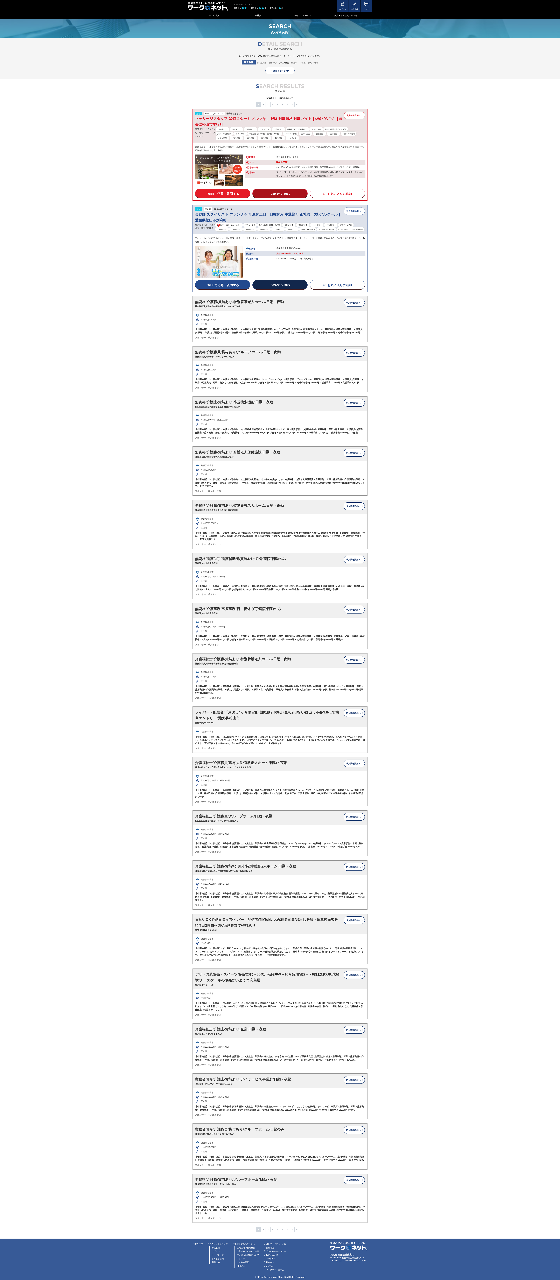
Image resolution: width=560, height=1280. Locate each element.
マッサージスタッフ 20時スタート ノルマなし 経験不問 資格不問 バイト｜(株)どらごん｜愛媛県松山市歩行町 (269, 121)
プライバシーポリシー (276, 1251)
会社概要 (270, 1247)
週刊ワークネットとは (276, 1243)
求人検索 (199, 1243)
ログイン (216, 1251)
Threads (270, 1262)
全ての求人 (214, 15)
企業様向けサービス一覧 (248, 1251)
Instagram (270, 1258)
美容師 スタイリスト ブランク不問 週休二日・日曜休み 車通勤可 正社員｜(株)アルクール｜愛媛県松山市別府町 (268, 217)
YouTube (270, 1266)
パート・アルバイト (302, 15)
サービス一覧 (218, 1254)
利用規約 (216, 1262)
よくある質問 (218, 1258)
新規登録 (216, 1247)
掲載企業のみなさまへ (245, 1243)
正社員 (258, 15)
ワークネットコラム (275, 1269)
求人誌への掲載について (248, 1254)
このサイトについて (218, 1243)
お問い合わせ (272, 1254)
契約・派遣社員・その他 (345, 15)
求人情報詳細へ (353, 115)
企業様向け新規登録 (246, 1247)
